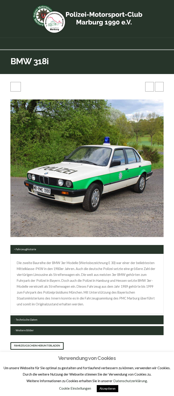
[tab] (87, 249)
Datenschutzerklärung (130, 381)
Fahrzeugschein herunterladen (37, 345)
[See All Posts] (15, 87)
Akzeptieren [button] (107, 388)
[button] (87, 43)
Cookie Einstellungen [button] (75, 388)
